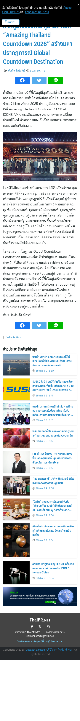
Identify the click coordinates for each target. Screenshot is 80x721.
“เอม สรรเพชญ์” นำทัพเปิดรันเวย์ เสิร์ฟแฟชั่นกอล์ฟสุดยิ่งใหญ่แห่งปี (53, 480)
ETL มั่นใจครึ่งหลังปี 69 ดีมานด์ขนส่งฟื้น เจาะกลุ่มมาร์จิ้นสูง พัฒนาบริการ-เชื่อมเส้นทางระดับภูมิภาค (52, 458)
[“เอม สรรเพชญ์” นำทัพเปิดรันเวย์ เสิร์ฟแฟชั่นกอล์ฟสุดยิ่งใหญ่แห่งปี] (16, 486)
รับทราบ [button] (11, 22)
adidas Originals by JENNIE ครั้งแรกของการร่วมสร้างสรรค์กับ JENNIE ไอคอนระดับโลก (53, 568)
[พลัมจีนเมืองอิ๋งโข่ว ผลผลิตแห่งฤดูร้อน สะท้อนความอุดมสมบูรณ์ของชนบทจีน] (16, 438)
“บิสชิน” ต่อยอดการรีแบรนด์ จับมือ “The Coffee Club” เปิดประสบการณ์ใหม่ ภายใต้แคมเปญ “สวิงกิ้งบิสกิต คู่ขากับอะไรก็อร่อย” (52, 507)
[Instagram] (48, 626)
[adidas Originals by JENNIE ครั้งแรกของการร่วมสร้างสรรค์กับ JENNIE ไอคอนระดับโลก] (16, 572)
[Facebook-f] (31, 626)
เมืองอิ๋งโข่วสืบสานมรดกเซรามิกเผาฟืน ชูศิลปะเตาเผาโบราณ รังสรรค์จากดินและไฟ (53, 530)
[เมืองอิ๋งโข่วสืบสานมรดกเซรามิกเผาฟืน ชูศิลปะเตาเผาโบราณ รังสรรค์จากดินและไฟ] (16, 540)
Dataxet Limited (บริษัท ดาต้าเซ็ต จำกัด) (49, 649)
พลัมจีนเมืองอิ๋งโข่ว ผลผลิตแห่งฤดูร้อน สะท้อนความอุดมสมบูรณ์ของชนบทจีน (53, 433)
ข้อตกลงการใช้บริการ (37, 12)
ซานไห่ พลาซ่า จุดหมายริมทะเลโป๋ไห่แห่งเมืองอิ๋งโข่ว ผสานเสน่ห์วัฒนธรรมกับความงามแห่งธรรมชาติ (52, 361)
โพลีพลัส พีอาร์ (14, 337)
